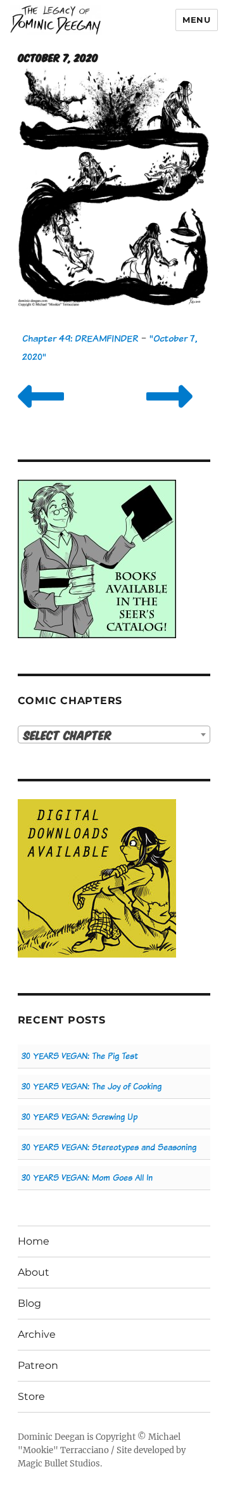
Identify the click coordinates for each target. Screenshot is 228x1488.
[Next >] (169, 412)
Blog (29, 1303)
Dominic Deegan (51, 1437)
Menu (196, 20)
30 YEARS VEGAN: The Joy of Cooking (92, 1087)
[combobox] (114, 734)
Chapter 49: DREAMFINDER (80, 338)
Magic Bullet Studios (59, 1463)
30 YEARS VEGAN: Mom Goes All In (87, 1178)
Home (33, 1241)
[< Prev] (41, 412)
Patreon (38, 1365)
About (33, 1272)
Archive (37, 1334)
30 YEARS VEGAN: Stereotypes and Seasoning (109, 1147)
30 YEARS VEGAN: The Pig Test (80, 1056)
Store (31, 1396)
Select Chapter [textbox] (67, 734)
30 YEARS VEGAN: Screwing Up (79, 1117)
